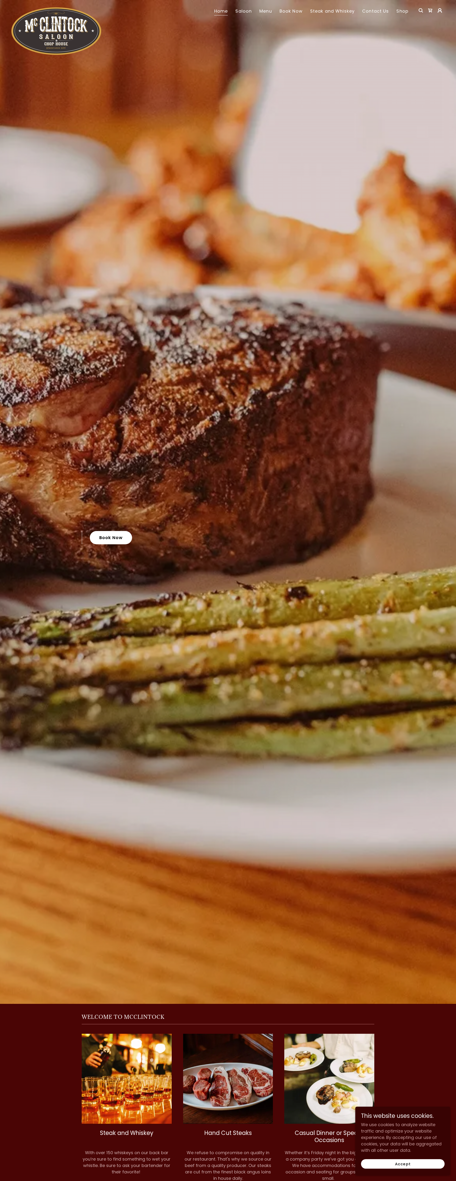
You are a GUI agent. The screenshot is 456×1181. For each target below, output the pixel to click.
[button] (440, 10)
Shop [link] (402, 11)
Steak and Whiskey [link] (332, 11)
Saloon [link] (243, 11)
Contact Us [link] (375, 11)
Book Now (111, 538)
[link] (56, 9)
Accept (402, 1164)
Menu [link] (265, 11)
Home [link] (221, 11)
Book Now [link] (291, 11)
